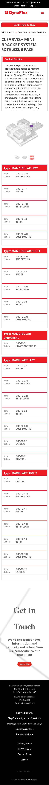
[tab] (24, 59)
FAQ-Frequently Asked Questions (24, 718)
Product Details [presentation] (13, 59)
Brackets (22, 32)
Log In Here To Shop (24, 24)
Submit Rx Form (24, 712)
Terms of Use (24, 754)
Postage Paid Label (24, 723)
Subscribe (24, 664)
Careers (24, 759)
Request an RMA (24, 734)
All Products (7, 32)
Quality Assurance (25, 728)
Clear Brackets (38, 32)
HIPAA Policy (24, 748)
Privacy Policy (25, 743)
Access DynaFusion (32, 2)
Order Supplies (20, 6)
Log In (33, 6)
